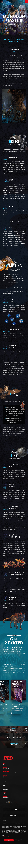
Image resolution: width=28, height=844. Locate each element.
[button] (26, 699)
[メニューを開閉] (26, 1)
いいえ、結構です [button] (19, 840)
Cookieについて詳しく (6, 836)
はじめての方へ (6, 768)
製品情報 (5, 776)
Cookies (15, 820)
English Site (13, 815)
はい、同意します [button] (8, 840)
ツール (4, 793)
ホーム (4, 764)
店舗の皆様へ (6, 797)
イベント (5, 781)
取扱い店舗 (5, 789)
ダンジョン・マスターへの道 (9, 772)
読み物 (5, 785)
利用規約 (4, 820)
